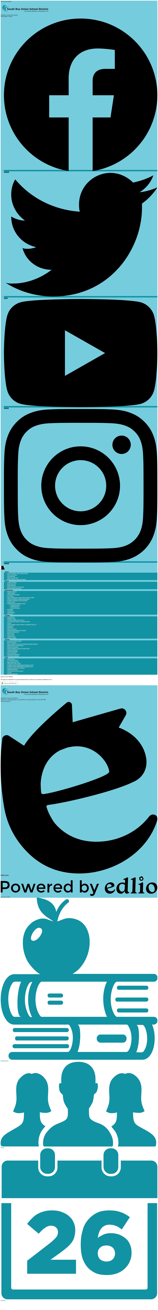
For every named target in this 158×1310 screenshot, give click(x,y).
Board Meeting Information (14, 588)
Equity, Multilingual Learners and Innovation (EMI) (20, 597)
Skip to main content (6, 1)
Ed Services (10, 596)
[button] (7, 572)
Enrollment (10, 627)
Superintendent (11, 576)
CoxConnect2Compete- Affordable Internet (18, 621)
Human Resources (15, 605)
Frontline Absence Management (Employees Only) (20, 665)
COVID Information (12, 660)
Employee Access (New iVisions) (16, 668)
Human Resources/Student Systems (16, 603)
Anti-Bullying (10, 617)
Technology (10, 611)
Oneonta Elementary (12, 651)
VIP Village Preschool (13, 656)
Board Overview (11, 584)
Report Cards (10, 633)
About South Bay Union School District (17, 573)
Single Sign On (11, 636)
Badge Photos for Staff (13, 662)
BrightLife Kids (11, 618)
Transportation (11, 612)
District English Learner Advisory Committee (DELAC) (21, 624)
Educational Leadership (13, 594)
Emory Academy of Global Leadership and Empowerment (22, 644)
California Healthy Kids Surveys (15, 620)
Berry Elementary (11, 642)
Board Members (11, 585)
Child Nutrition (11, 593)
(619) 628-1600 (30, 699)
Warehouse (10, 614)
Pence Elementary (12, 653)
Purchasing (10, 609)
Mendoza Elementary (12, 647)
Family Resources (12, 629)
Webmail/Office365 (12, 674)
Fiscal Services (11, 602)
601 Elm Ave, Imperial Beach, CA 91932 (11, 699)
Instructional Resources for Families (16, 630)
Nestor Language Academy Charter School (18, 648)
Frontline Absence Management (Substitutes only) (20, 666)
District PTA (10, 626)
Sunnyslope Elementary (13, 654)
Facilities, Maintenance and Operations (17, 600)
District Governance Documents (15, 587)
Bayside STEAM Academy (14, 641)
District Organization (12, 578)
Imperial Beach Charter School (15, 645)
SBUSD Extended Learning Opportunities (18, 599)
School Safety (10, 635)
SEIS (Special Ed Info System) (15, 671)
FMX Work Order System (14, 663)
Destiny (9, 623)
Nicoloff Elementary (12, 650)
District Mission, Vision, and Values (16, 579)
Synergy (9, 672)
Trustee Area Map (12, 582)
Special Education (15, 608)
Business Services (12, 591)
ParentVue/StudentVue (13, 632)
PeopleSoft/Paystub (12, 669)
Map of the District (12, 575)
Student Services (15, 606)
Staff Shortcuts (11, 659)
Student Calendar (11, 638)
